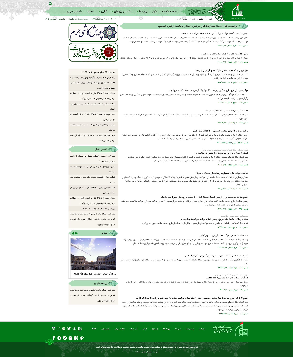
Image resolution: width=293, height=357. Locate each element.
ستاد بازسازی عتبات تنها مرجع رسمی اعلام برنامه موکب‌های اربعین (214, 219)
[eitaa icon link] (80, 329)
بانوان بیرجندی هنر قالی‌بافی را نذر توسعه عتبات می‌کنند (92, 127)
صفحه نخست (169, 11)
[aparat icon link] (63, 329)
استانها (90, 11)
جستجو (155, 329)
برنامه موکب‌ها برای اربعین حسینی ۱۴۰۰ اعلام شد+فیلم (220, 131)
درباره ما (202, 329)
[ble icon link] (65, 338)
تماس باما (190, 329)
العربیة (192, 19)
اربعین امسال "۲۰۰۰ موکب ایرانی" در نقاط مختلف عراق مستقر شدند (214, 34)
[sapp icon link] (59, 338)
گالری (104, 11)
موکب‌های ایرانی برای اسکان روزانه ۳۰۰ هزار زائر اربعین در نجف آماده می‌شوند (208, 90)
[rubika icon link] (82, 338)
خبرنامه (178, 329)
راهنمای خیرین (74, 11)
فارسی (209, 19)
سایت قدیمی (181, 19)
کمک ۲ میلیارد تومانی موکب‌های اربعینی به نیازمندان (221, 153)
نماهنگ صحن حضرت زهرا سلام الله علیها (95, 274)
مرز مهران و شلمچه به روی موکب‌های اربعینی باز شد (222, 70)
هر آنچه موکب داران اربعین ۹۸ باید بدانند (227, 278)
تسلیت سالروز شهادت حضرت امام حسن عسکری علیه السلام (92, 106)
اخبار (154, 11)
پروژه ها (143, 11)
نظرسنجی (105, 329)
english (201, 19)
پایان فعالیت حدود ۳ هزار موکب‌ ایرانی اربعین (225, 54)
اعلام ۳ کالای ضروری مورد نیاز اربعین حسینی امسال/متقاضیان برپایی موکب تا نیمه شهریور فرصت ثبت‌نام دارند (192, 298)
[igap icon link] (76, 338)
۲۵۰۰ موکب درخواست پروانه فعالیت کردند (227, 111)
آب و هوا (133, 329)
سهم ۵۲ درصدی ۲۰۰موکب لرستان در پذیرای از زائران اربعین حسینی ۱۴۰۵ (92, 138)
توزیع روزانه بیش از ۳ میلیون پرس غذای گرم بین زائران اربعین (216, 256)
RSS (94, 328)
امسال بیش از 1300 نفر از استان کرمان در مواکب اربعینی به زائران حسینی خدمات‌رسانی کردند (92, 96)
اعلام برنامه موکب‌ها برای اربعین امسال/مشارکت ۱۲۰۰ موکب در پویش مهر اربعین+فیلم (204, 197)
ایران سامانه (140, 352)
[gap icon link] (70, 338)
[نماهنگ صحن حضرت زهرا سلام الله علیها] (93, 254)
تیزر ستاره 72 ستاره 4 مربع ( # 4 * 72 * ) (98, 72)
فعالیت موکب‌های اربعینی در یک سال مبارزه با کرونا (222, 173)
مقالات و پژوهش (123, 11)
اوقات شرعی (119, 329)
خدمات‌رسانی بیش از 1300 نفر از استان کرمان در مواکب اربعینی (92, 117)
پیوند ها (166, 329)
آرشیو (144, 329)
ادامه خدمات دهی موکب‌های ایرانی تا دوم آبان (224, 235)
